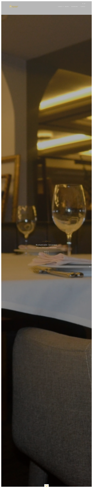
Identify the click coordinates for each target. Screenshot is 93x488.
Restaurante (74, 6)
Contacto (83, 6)
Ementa (67, 6)
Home (60, 6)
